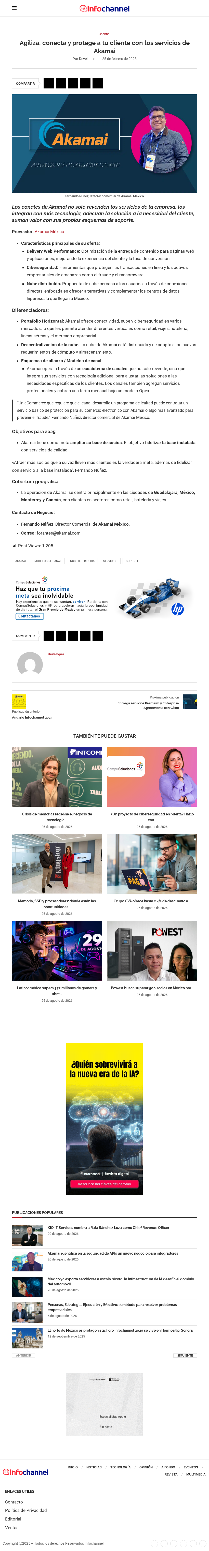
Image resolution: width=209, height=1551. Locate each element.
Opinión (146, 1467)
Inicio (73, 1467)
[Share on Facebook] (49, 83)
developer (87, 59)
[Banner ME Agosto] (104, 577)
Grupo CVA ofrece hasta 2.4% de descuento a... (152, 901)
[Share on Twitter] (61, 83)
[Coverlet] (104, 1045)
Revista (171, 1474)
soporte (132, 561)
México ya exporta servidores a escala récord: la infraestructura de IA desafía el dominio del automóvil (121, 1281)
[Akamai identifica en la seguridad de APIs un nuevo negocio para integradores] (27, 1261)
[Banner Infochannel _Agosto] (104, 1375)
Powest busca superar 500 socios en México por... (152, 988)
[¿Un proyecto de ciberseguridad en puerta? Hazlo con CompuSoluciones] (152, 777)
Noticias (94, 1467)
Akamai (20, 561)
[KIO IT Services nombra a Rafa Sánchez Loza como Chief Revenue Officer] (27, 1235)
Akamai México (49, 231)
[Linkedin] (173, 1543)
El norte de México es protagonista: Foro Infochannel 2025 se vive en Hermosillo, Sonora (120, 1330)
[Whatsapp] (193, 1543)
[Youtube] (183, 1543)
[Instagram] (202, 1543)
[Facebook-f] (154, 1543)
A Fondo (168, 1467)
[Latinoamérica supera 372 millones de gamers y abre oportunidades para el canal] (57, 951)
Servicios (110, 561)
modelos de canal (47, 561)
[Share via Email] (98, 83)
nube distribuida (82, 561)
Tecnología (120, 1467)
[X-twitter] (164, 1543)
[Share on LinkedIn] (73, 83)
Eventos (191, 1467)
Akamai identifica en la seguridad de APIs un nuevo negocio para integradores (113, 1253)
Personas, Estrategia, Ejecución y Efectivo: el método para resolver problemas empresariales (112, 1307)
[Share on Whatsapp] (85, 83)
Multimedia (196, 1474)
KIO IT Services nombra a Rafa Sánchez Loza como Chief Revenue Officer (108, 1228)
